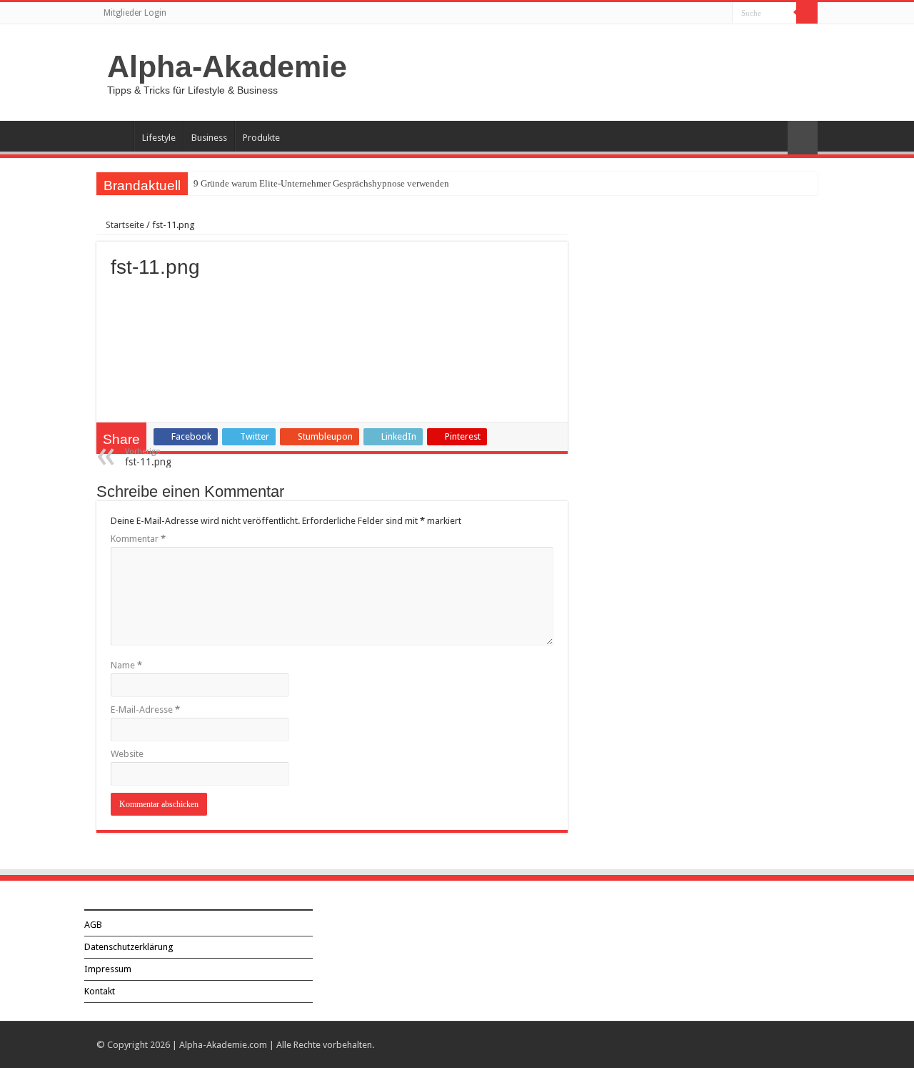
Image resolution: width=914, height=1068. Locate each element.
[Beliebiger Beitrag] (803, 137)
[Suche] (807, 13)
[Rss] (721, 13)
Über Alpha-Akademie (115, 136)
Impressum (107, 969)
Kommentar (138, 538)
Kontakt (99, 991)
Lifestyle (159, 137)
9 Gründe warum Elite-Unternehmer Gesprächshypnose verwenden (321, 183)
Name (126, 665)
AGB (93, 924)
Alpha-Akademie (227, 66)
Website (127, 753)
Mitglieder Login (135, 13)
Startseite (124, 224)
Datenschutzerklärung (129, 946)
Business (209, 137)
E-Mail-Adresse (145, 709)
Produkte (261, 137)
